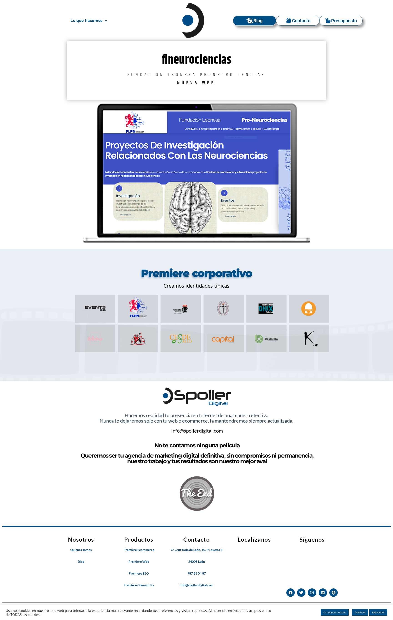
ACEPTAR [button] (360, 612)
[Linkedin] (323, 592)
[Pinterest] (333, 592)
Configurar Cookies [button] (334, 612)
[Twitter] (301, 592)
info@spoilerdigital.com (197, 431)
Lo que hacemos (87, 20)
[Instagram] (312, 592)
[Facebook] (290, 592)
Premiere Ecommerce (138, 550)
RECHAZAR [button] (378, 612)
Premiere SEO (139, 573)
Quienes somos (81, 550)
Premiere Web (138, 561)
